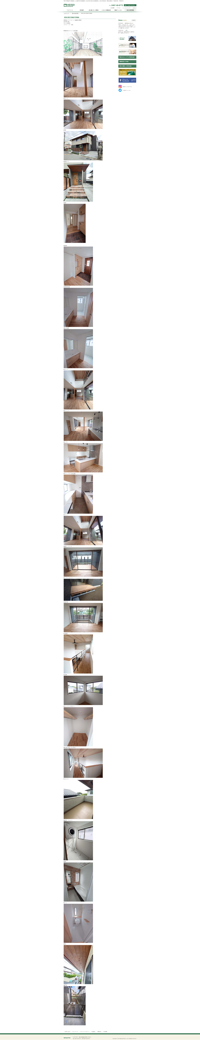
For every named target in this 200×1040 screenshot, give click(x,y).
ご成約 (126, 30)
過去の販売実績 (75, 13)
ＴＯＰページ (66, 13)
